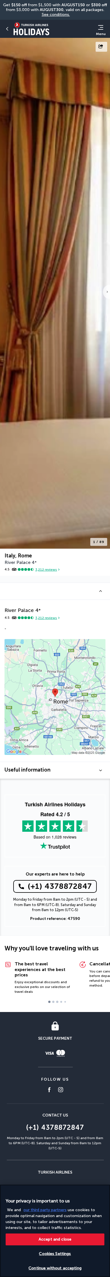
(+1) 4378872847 (60, 886)
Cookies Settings (55, 1253)
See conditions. (56, 14)
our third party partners (45, 1209)
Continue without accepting (55, 1268)
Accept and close (55, 1239)
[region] (55, 1231)
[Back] (7, 29)
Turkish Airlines (55, 1172)
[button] (55, 591)
